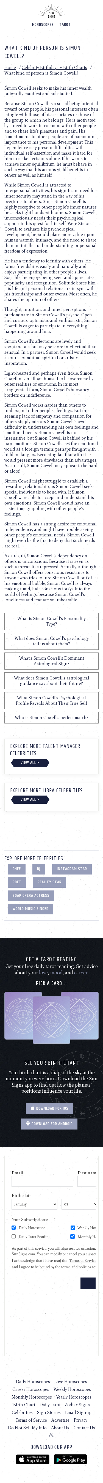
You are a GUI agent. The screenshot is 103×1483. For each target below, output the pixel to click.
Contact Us (84, 1427)
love (43, 973)
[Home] (51, 11)
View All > (30, 762)
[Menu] (91, 12)
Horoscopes (43, 24)
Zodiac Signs (77, 1404)
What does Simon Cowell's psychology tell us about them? (52, 641)
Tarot (65, 24)
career (81, 973)
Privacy (80, 1420)
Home (10, 67)
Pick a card (49, 983)
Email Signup (78, 1412)
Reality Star (50, 882)
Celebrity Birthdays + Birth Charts (54, 67)
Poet (17, 882)
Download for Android (51, 1123)
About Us (60, 1427)
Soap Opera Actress (31, 895)
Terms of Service (31, 1420)
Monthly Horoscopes (32, 1397)
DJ (38, 868)
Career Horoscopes (30, 1389)
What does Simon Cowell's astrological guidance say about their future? (51, 680)
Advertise (60, 1420)
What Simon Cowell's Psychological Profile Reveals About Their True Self (51, 700)
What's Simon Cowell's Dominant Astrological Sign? (51, 661)
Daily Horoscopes (33, 1381)
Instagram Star (72, 868)
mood (56, 973)
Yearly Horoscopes (73, 1397)
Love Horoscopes (70, 1381)
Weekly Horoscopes (72, 1389)
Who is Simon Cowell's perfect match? (51, 717)
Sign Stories (49, 1412)
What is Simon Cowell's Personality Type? (51, 621)
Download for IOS (51, 1108)
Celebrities (22, 1412)
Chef (17, 868)
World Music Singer (31, 908)
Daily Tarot (50, 1404)
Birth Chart (24, 1404)
